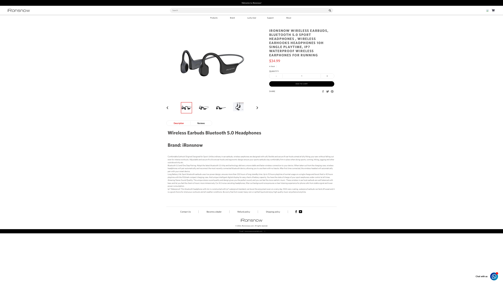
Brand (232, 18)
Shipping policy (273, 211)
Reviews (201, 123)
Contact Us (185, 211)
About (289, 18)
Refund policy (243, 211)
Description (179, 123)
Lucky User (251, 18)
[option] (186, 108)
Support (270, 18)
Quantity (274, 71)
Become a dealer (214, 211)
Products (214, 18)
